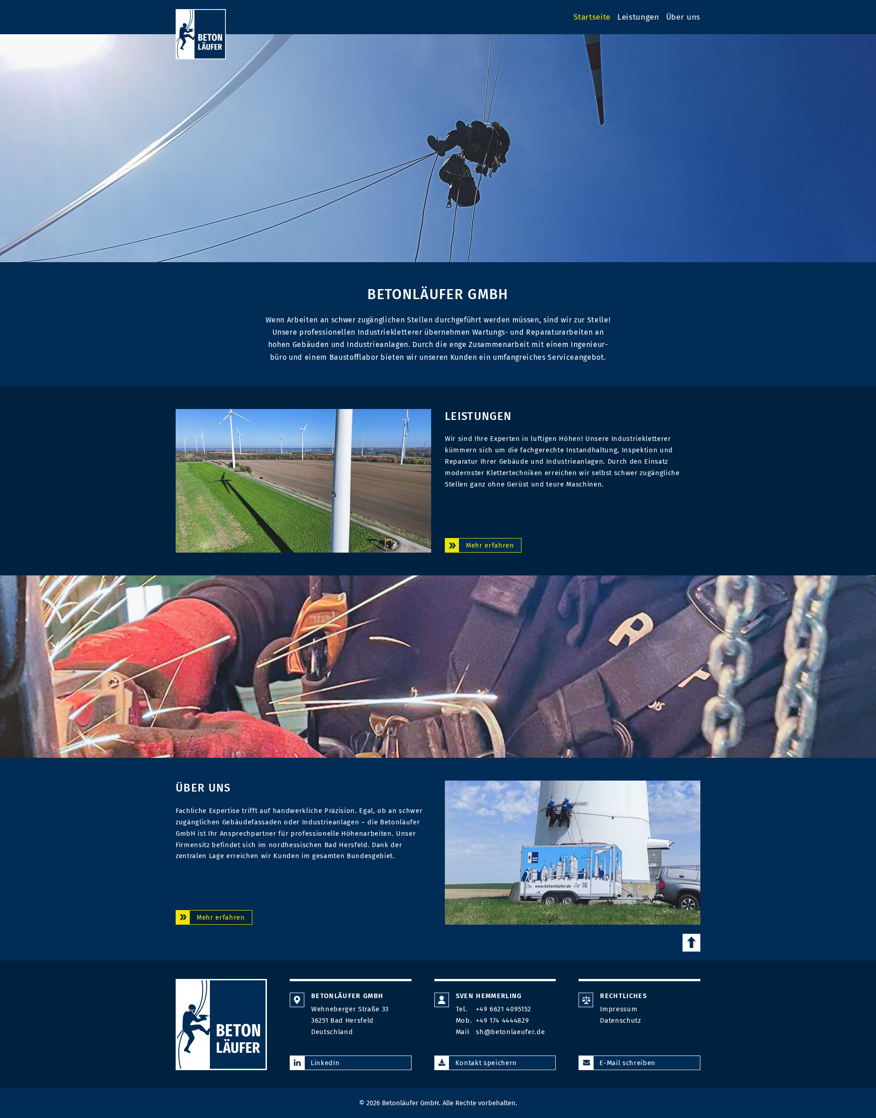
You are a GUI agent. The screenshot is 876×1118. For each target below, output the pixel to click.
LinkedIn (325, 1063)
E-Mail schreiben (628, 1063)
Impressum (618, 1009)
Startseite (592, 17)
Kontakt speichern (486, 1063)
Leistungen (638, 17)
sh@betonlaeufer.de (510, 1032)
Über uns (683, 17)
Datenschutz (620, 1020)
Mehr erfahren (490, 545)
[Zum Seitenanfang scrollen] (691, 943)
